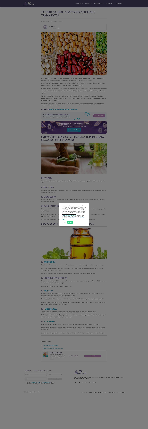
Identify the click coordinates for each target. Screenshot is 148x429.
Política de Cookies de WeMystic (69, 215)
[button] (64, 222)
